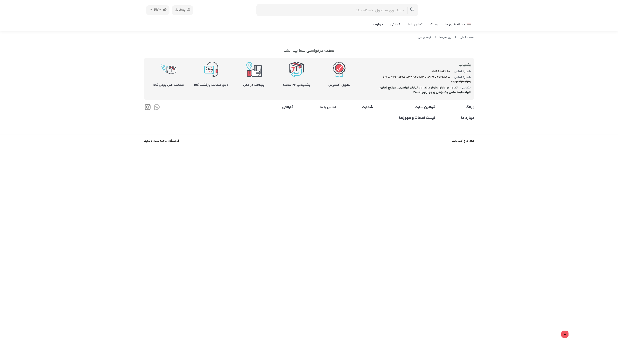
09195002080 (440, 71)
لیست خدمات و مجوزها (417, 118)
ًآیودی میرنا (424, 37)
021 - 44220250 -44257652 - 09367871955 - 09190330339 (427, 80)
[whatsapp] (157, 108)
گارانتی (395, 24)
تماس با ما (415, 24)
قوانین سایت (425, 107)
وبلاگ (433, 24)
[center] (412, 10)
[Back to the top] (565, 334)
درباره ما (377, 24)
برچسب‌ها (445, 37)
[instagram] (148, 108)
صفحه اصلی (467, 37)
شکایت (367, 107)
